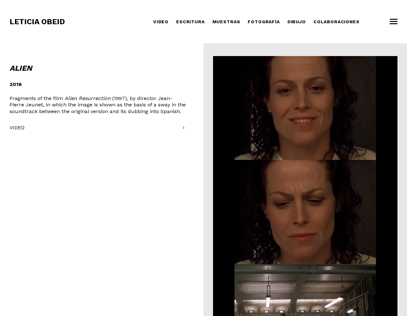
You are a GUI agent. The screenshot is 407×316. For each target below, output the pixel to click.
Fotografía (263, 21)
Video (161, 21)
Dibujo (296, 21)
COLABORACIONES (337, 21)
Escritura (190, 21)
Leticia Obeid (37, 21)
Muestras (226, 21)
